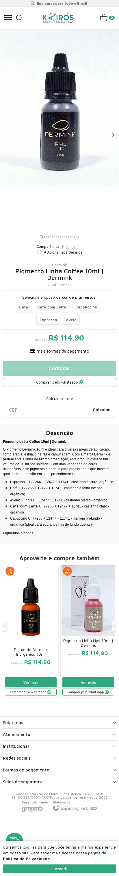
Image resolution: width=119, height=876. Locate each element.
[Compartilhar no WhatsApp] (68, 247)
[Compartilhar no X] (74, 247)
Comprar (59, 368)
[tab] (41, 236)
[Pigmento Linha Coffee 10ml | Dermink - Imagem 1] (59, 108)
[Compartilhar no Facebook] (63, 247)
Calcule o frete (59, 399)
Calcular (101, 409)
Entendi (60, 868)
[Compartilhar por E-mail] (80, 247)
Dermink (59, 265)
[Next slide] (113, 135)
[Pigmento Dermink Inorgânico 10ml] (30, 631)
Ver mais (30, 682)
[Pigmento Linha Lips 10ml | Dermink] (88, 631)
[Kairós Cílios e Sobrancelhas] (58, 17)
